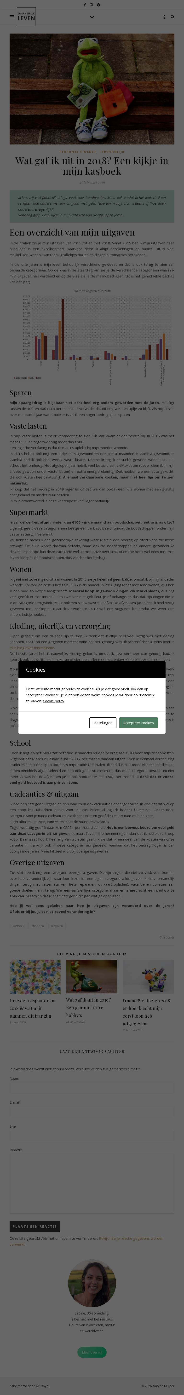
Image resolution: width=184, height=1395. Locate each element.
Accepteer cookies (138, 722)
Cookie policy (53, 700)
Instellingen (102, 722)
